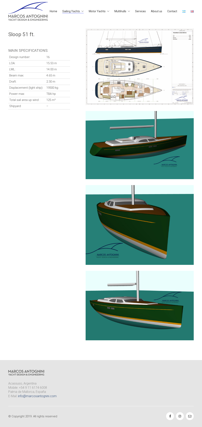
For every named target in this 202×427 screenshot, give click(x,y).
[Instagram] (180, 416)
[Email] (190, 416)
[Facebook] (170, 416)
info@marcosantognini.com (37, 396)
